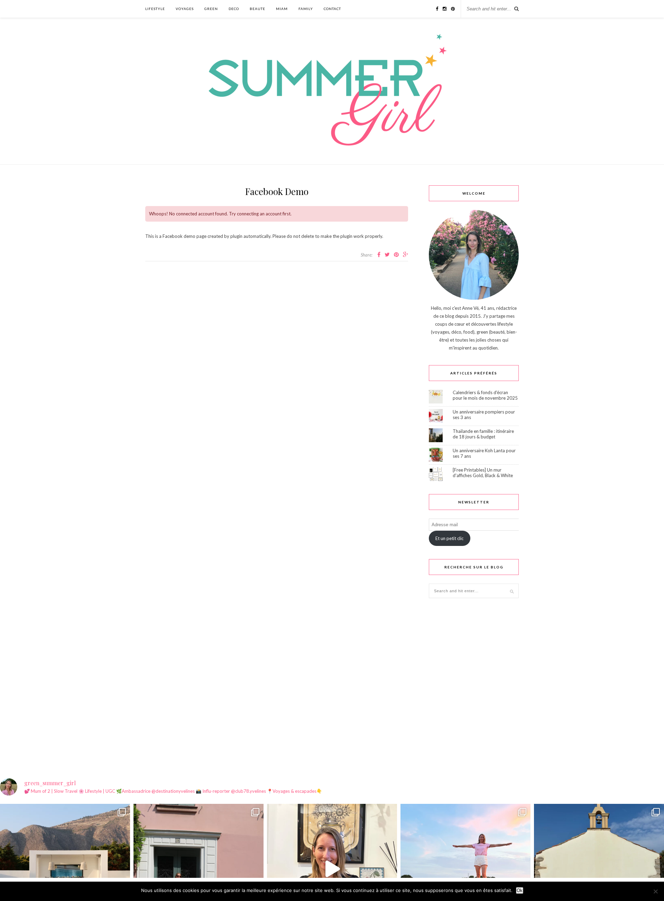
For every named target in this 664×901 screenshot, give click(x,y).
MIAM (282, 9)
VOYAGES (185, 9)
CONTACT (332, 9)
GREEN (211, 9)
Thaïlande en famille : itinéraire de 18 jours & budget (483, 433)
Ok (520, 890)
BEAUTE (257, 9)
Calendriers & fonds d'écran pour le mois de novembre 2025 (485, 395)
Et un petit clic (449, 538)
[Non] (655, 891)
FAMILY (305, 9)
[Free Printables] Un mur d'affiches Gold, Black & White (483, 472)
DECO (234, 9)
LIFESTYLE (155, 9)
